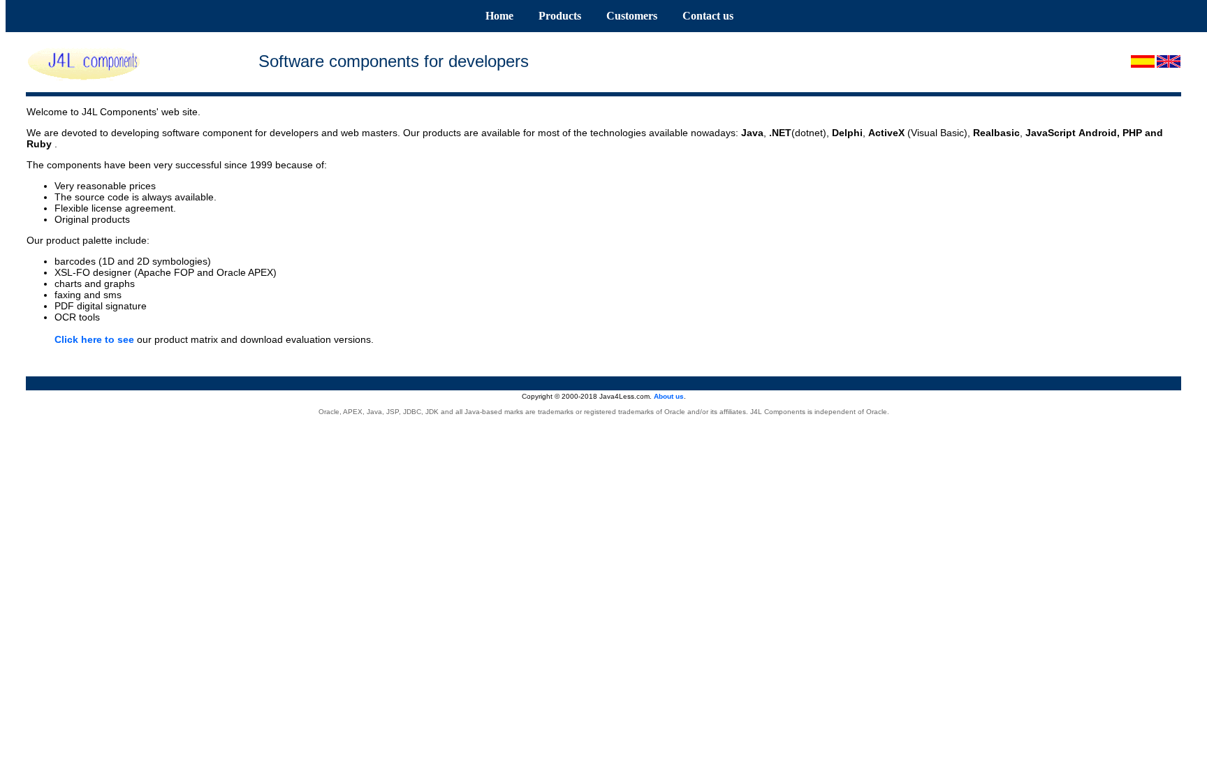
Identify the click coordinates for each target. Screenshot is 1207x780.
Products (560, 16)
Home (499, 16)
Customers (631, 16)
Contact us (707, 16)
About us (669, 396)
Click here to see (94, 339)
